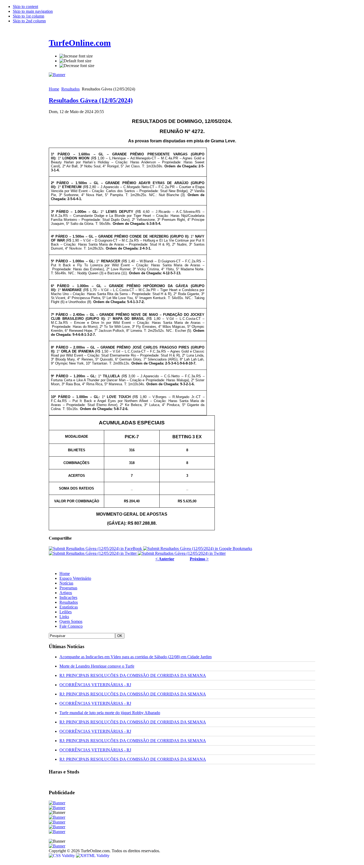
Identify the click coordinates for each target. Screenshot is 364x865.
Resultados (70, 89)
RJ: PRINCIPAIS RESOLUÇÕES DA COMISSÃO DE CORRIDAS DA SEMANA (132, 675)
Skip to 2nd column (29, 21)
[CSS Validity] (62, 855)
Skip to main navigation (33, 11)
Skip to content (25, 6)
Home (54, 89)
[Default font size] (75, 61)
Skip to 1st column (28, 16)
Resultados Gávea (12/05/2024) (91, 100)
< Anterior (164, 559)
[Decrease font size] (76, 65)
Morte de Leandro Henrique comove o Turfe (96, 666)
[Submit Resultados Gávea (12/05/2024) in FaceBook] (96, 548)
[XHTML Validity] (93, 855)
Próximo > (199, 559)
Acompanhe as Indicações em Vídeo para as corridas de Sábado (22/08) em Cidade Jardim (135, 657)
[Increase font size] (76, 56)
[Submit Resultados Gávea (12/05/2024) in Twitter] (93, 553)
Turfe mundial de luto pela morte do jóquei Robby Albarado (109, 712)
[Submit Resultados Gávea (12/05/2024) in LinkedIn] (182, 553)
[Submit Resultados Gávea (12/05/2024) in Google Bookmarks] (197, 548)
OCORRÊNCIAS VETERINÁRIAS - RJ (95, 684)
